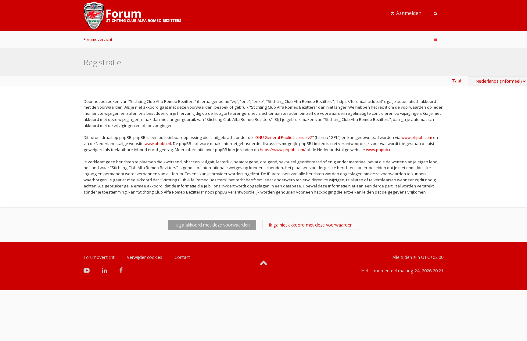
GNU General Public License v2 (283, 137)
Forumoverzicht (98, 39)
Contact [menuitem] (182, 257)
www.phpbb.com (416, 137)
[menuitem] (406, 13)
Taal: (457, 81)
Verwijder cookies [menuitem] (144, 257)
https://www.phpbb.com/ (283, 149)
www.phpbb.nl (158, 143)
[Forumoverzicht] (132, 15)
